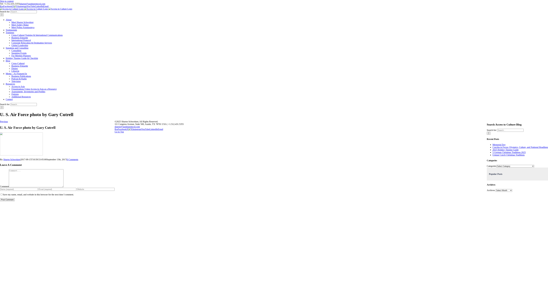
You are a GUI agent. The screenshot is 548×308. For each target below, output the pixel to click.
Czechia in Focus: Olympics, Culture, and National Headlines (520, 147)
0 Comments (72, 159)
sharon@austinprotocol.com (32, 4)
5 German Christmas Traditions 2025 (509, 152)
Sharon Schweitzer (11, 159)
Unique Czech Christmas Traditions (508, 155)
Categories (491, 166)
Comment (4, 186)
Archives (491, 190)
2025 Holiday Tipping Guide (505, 150)
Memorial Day (499, 144)
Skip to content (7, 1)
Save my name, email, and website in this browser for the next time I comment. (38, 194)
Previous (4, 121)
